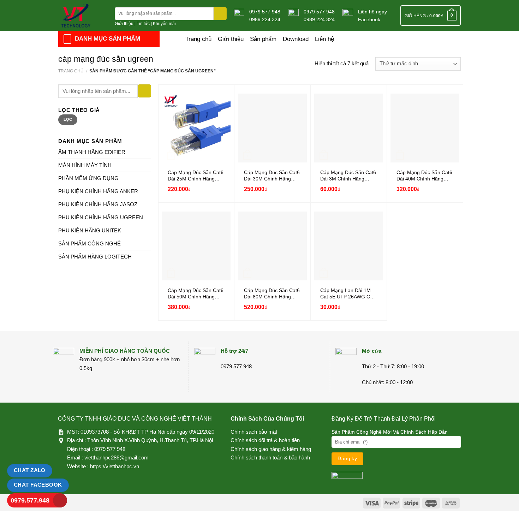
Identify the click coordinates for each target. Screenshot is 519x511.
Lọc (68, 119)
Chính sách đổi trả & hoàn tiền (265, 440)
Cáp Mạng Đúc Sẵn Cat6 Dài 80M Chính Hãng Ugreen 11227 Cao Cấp (272, 293)
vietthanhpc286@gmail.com (116, 457)
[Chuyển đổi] (148, 152)
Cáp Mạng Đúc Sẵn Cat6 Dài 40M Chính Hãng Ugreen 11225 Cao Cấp (424, 176)
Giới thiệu (124, 23)
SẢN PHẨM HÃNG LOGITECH (95, 257)
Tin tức (143, 23)
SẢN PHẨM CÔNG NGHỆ (89, 243)
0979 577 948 (264, 11)
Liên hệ (324, 39)
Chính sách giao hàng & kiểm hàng (271, 449)
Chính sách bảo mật (254, 432)
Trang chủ (198, 39)
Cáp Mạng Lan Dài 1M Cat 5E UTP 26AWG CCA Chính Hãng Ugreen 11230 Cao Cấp (348, 293)
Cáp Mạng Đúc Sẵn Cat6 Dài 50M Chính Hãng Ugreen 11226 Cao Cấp (195, 293)
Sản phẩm (263, 39)
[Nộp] (220, 13)
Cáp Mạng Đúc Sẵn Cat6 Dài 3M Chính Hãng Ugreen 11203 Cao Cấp (348, 176)
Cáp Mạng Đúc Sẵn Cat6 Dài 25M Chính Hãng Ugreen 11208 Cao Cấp (195, 176)
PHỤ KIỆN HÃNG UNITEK (89, 230)
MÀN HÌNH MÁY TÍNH (85, 165)
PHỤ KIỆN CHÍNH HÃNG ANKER (98, 191)
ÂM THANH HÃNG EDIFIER (91, 152)
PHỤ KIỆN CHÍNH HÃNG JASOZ (97, 204)
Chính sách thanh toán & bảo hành (270, 457)
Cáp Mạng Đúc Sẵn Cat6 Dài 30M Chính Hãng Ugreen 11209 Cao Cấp (272, 176)
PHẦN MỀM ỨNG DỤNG (88, 178)
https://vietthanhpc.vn (114, 466)
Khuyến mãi (164, 23)
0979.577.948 (30, 500)
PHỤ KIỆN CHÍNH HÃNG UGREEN (100, 217)
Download (296, 39)
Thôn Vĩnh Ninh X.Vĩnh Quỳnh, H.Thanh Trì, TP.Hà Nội (150, 440)
